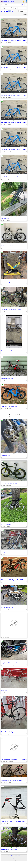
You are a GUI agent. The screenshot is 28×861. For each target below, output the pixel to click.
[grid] (7, 11)
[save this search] (26, 5)
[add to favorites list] (2, 42)
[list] (2, 11)
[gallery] (9, 11)
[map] (12, 11)
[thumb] (4, 11)
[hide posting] (26, 42)
